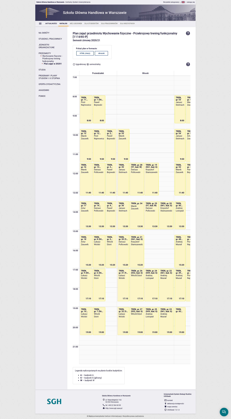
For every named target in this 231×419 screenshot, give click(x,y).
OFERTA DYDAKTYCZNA (49, 84)
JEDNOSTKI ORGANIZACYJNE (47, 46)
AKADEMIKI (44, 90)
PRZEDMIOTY (45, 53)
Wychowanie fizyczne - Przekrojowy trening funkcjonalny (52, 58)
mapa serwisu (172, 407)
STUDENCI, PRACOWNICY (50, 39)
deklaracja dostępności (175, 404)
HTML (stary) (85, 53)
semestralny (95, 64)
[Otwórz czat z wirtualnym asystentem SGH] (224, 412)
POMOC (42, 96)
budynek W (89, 380)
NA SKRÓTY (44, 33)
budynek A (89, 375)
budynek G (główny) (93, 378)
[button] (188, 64)
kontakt (170, 400)
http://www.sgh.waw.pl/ (114, 408)
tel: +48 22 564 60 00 (113, 405)
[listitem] (51, 23)
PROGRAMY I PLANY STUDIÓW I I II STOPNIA (49, 77)
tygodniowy (81, 64)
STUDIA (42, 70)
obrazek (101, 53)
